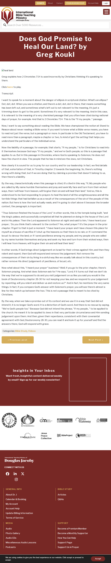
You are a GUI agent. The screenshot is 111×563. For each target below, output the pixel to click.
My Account (12, 504)
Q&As (61, 499)
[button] (106, 11)
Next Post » (96, 340)
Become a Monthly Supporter (73, 533)
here (10, 87)
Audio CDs (11, 538)
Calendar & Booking (16, 499)
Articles (62, 494)
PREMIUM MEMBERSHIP (75, 3)
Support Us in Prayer (68, 547)
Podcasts (11, 547)
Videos (32, 331)
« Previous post (17, 340)
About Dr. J (11, 494)
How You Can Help (67, 538)
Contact (59, 3)
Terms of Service (15, 518)
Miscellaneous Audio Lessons (21, 542)
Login (106, 3)
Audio (9, 528)
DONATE (40, 3)
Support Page (65, 542)
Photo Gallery (13, 533)
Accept (98, 558)
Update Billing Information (19, 513)
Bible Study (21, 331)
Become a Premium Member (72, 528)
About (50, 3)
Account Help (93, 3)
